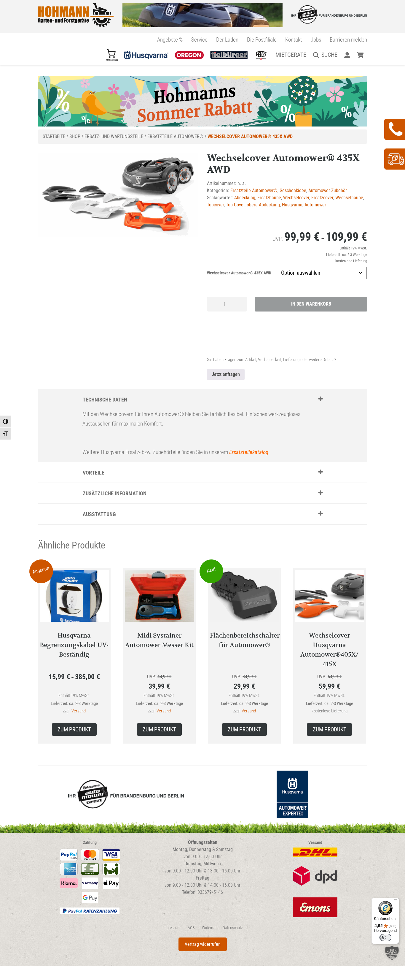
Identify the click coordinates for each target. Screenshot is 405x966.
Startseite (54, 136)
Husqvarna (292, 205)
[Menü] (395, 901)
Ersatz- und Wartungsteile (113, 136)
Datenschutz (233, 927)
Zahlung (90, 842)
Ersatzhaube (269, 197)
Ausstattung (99, 514)
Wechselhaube (349, 197)
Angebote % (170, 39)
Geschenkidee (293, 190)
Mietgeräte (290, 54)
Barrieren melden (348, 39)
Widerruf (209, 927)
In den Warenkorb (311, 304)
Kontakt (293, 39)
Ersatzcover (322, 197)
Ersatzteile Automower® (175, 136)
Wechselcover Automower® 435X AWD (239, 273)
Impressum (171, 927)
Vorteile (93, 472)
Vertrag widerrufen (203, 944)
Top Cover (235, 205)
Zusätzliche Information (114, 493)
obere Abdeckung (263, 205)
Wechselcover (296, 197)
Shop (74, 136)
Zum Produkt (74, 729)
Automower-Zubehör (327, 190)
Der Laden (227, 39)
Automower (315, 205)
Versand (78, 711)
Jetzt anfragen (226, 374)
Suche (329, 54)
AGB (191, 927)
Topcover (215, 205)
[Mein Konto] (347, 54)
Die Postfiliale (262, 39)
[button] (392, 953)
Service (199, 39)
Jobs (316, 39)
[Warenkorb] (360, 54)
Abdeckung (244, 197)
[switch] (385, 937)
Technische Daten (105, 399)
